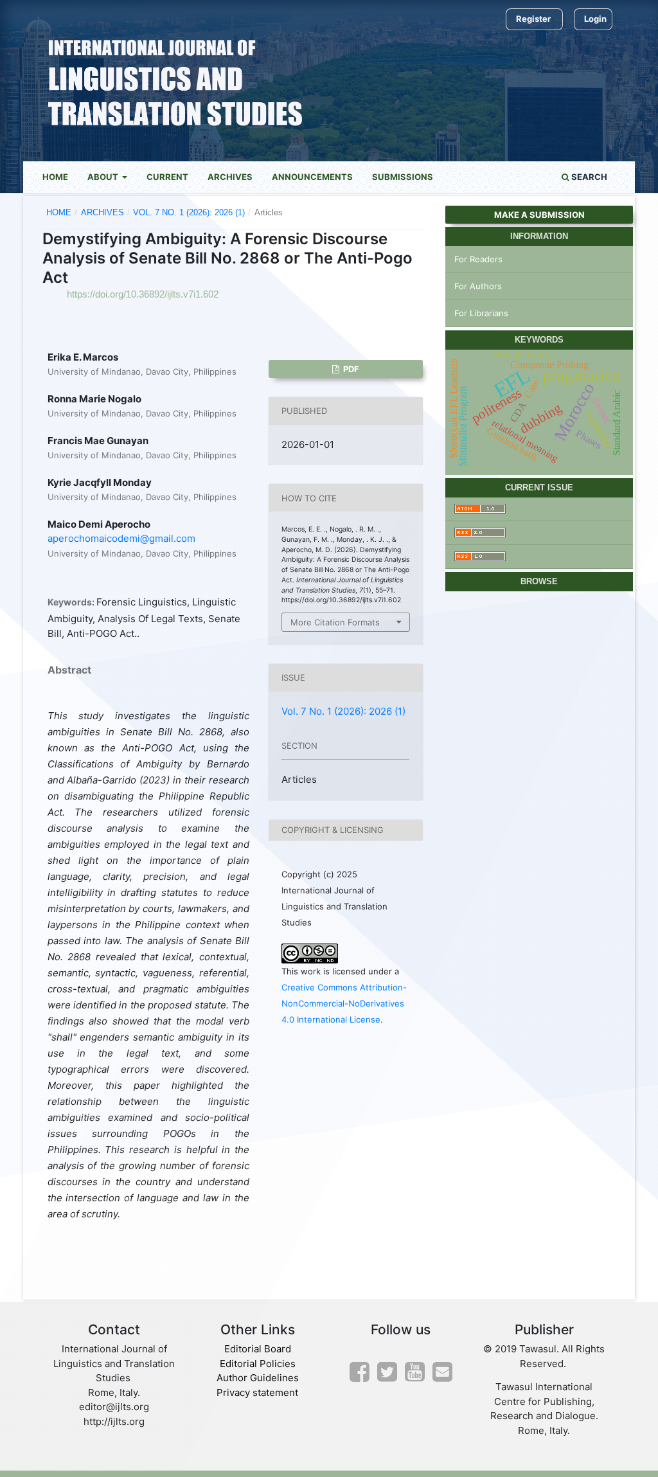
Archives (230, 177)
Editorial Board (257, 1349)
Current (167, 177)
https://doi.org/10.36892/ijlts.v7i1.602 (142, 294)
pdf (350, 369)
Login (595, 18)
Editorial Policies (258, 1363)
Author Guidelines (258, 1378)
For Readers (478, 259)
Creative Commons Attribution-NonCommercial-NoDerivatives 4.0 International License (344, 1003)
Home (55, 177)
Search (588, 177)
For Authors (478, 286)
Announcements (312, 177)
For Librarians (481, 313)
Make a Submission (539, 215)
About (103, 177)
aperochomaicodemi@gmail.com (121, 538)
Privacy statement (257, 1392)
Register (533, 18)
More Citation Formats (335, 622)
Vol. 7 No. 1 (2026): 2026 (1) (189, 212)
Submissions (402, 177)
